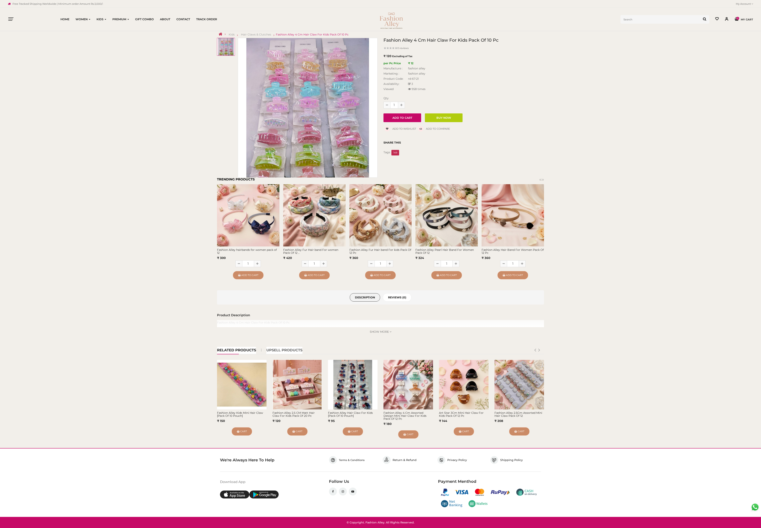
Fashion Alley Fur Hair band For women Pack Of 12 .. (310, 251)
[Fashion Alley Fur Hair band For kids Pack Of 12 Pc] (380, 215)
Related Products (236, 350)
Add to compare (437, 128)
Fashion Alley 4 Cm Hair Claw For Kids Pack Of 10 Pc (312, 34)
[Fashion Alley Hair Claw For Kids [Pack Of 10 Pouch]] (353, 384)
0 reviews (403, 48)
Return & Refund (405, 460)
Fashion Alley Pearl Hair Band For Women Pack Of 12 (444, 251)
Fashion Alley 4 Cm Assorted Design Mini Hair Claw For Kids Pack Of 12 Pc (404, 416)
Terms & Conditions (352, 460)
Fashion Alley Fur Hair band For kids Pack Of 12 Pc (380, 251)
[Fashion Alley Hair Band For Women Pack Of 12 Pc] (513, 215)
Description (365, 297)
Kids (232, 34)
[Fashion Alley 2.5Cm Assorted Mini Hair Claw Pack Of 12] (519, 384)
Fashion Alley (374, 522)
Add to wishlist (404, 128)
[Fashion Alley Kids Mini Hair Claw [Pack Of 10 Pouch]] (242, 384)
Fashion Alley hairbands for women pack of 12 (247, 251)
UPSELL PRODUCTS (284, 350)
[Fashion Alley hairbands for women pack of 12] (248, 215)
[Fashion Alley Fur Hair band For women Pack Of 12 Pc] (314, 215)
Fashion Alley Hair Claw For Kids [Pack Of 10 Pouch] (350, 414)
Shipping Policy (511, 460)
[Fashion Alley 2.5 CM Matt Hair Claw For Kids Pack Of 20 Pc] (297, 384)
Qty (386, 98)
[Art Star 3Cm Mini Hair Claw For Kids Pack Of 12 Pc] (464, 384)
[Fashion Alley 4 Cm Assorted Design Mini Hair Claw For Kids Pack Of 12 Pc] (408, 384)
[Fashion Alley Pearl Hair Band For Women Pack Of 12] (446, 215)
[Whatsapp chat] (755, 507)
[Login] (727, 19)
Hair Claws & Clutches (256, 34)
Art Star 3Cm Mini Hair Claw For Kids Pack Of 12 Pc (461, 414)
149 (395, 152)
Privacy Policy (457, 460)
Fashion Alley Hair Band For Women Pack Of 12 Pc (513, 251)
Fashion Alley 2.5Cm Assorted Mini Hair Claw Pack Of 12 (518, 414)
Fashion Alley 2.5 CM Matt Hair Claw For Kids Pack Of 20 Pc (293, 414)
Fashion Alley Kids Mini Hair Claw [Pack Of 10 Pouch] (240, 414)
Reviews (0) (397, 297)
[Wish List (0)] (717, 19)
